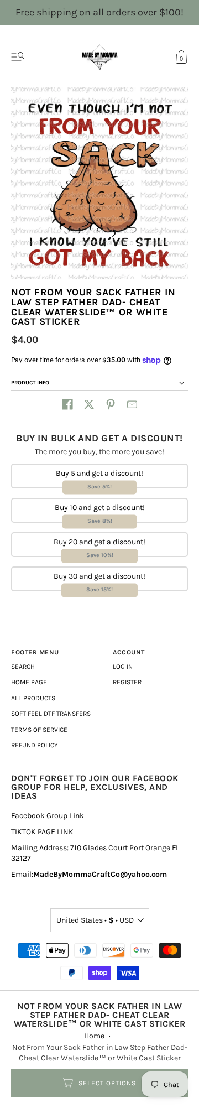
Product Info (30, 382)
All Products (33, 698)
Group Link (65, 815)
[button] (67, 404)
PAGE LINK (56, 831)
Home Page (29, 682)
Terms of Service (39, 730)
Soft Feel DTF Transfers (51, 713)
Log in (123, 666)
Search (23, 666)
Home (94, 1036)
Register (127, 682)
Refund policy (34, 745)
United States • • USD (95, 920)
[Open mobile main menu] (17, 57)
